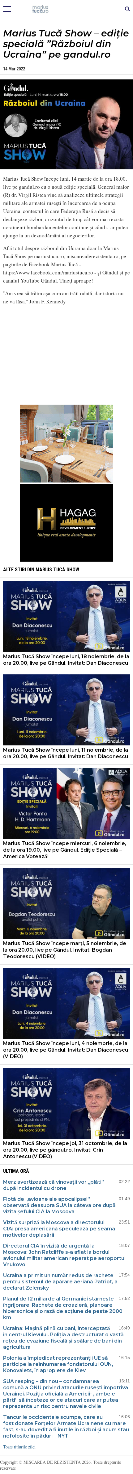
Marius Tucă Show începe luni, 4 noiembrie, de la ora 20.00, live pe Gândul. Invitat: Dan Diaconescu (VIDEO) (65, 1049)
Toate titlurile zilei (19, 1447)
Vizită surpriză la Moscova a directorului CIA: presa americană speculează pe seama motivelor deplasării (59, 1229)
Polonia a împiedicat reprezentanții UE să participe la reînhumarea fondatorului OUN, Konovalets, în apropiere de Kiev (58, 1364)
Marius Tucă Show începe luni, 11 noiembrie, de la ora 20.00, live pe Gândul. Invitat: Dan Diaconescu (65, 753)
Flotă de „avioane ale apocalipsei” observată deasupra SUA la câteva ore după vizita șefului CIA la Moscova (59, 1205)
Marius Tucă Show (57, 570)
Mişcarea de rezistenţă (66, 9)
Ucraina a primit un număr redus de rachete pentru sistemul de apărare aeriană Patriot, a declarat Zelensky (60, 1281)
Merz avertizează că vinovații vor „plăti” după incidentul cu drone (53, 1185)
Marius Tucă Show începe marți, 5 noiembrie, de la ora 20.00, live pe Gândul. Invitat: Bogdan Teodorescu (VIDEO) (64, 949)
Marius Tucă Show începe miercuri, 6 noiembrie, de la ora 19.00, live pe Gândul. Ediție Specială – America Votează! (64, 849)
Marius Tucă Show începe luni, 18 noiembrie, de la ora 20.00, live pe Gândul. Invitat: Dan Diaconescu (66, 660)
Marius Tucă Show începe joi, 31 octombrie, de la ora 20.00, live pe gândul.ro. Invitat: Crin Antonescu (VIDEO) (65, 1149)
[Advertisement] (66, 353)
